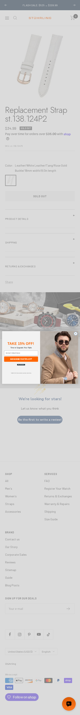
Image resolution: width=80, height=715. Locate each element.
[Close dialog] (75, 333)
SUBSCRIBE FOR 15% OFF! (21, 359)
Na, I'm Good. (21, 364)
